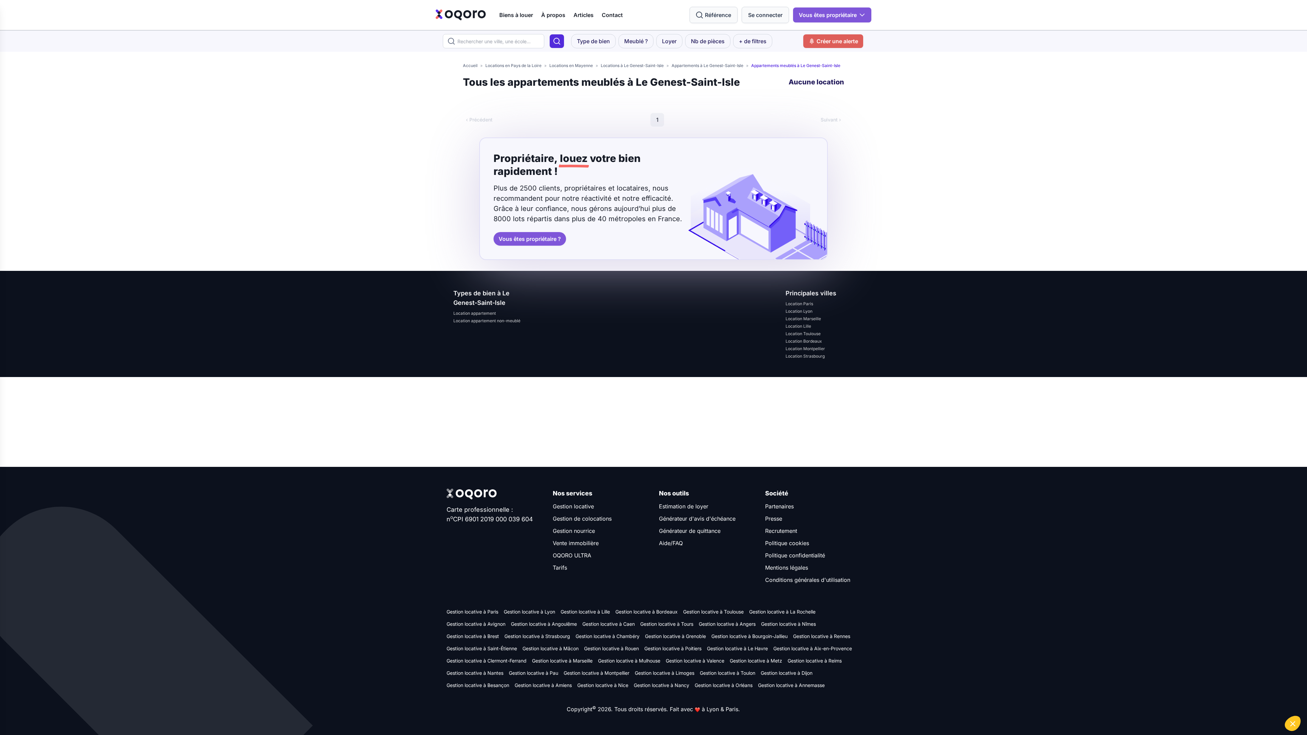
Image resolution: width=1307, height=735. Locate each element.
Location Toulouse (803, 333)
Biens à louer (516, 15)
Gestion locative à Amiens (543, 685)
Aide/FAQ (671, 543)
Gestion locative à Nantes (475, 673)
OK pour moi (1276, 700)
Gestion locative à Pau (533, 673)
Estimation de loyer (683, 506)
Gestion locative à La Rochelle (782, 612)
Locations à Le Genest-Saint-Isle (632, 65)
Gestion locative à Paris (472, 612)
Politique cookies (787, 543)
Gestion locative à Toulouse (713, 612)
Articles (584, 15)
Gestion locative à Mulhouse (629, 661)
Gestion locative (573, 506)
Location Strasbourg (805, 356)
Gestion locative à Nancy (661, 685)
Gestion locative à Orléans (724, 685)
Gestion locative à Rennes (821, 636)
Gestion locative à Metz (756, 661)
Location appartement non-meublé (486, 320)
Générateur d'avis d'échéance (697, 518)
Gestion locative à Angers (727, 624)
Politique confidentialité (795, 555)
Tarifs (560, 567)
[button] (1293, 723)
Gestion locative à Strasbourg (537, 636)
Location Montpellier (805, 348)
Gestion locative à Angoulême (544, 624)
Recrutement (781, 530)
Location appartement (474, 313)
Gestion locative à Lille (585, 612)
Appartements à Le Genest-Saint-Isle (707, 65)
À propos (553, 15)
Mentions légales (786, 567)
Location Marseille (803, 318)
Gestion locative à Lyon (529, 612)
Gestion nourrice (574, 530)
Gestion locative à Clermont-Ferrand (487, 661)
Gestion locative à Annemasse (791, 685)
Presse (773, 518)
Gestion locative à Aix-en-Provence (812, 648)
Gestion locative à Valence (695, 661)
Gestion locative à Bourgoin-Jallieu (749, 636)
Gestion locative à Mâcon (550, 648)
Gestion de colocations (582, 518)
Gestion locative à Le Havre (737, 648)
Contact (612, 15)
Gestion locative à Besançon (478, 685)
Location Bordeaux (804, 341)
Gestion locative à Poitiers (672, 648)
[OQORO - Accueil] (461, 15)
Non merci (1181, 700)
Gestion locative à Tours (666, 624)
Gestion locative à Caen (608, 624)
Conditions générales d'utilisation (807, 579)
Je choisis (1228, 700)
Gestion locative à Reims (815, 661)
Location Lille (798, 326)
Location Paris (799, 303)
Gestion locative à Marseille (562, 661)
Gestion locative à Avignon (476, 624)
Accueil (470, 65)
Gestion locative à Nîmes (788, 624)
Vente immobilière (576, 543)
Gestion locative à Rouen (611, 648)
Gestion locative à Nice (602, 685)
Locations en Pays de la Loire (513, 65)
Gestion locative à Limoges (664, 673)
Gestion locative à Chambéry (608, 636)
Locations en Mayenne (571, 65)
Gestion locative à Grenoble (675, 636)
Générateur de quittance (690, 530)
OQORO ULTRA (572, 555)
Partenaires (779, 506)
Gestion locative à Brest (473, 636)
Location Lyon (799, 311)
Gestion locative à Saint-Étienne (482, 648)
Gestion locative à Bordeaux (646, 612)
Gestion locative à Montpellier (596, 673)
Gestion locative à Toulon (727, 673)
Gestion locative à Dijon (786, 673)
